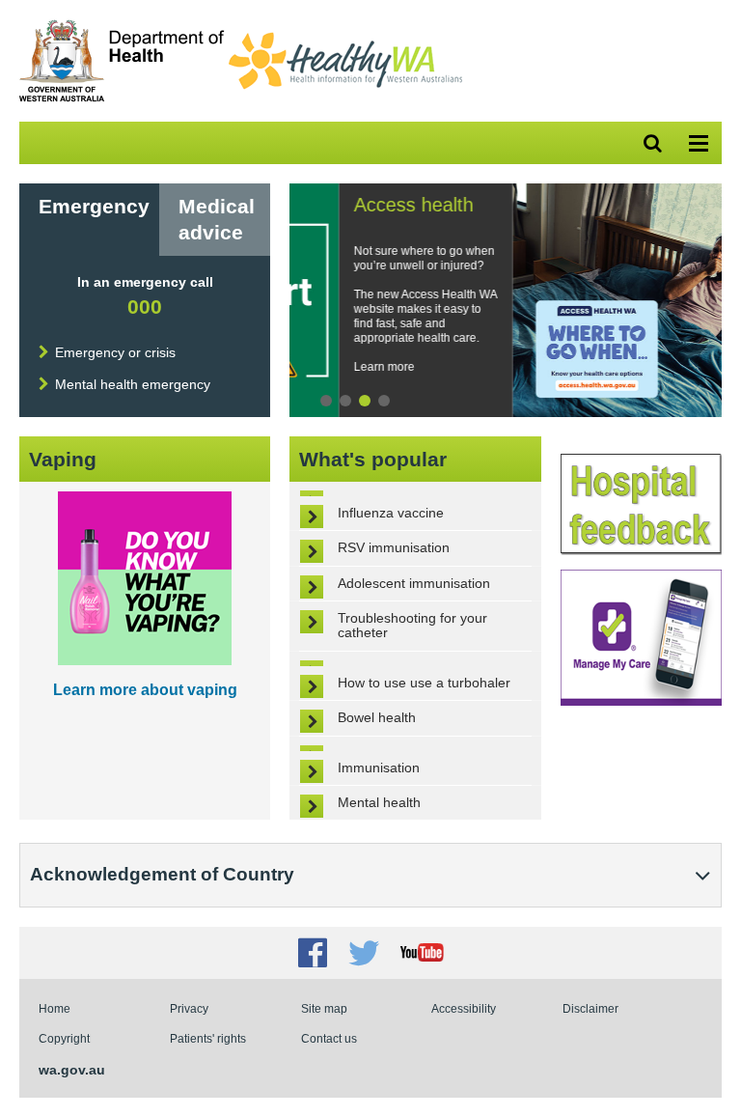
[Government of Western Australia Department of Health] (122, 97)
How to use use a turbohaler (424, 682)
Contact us (329, 1038)
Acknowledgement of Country (162, 874)
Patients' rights (208, 1038)
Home (54, 1008)
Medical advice (216, 219)
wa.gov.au (72, 1069)
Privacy (189, 1008)
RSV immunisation (394, 547)
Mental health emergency (132, 384)
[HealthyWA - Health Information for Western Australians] (345, 36)
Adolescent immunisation (414, 583)
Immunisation (379, 767)
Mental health (379, 802)
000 (144, 306)
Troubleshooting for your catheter (412, 625)
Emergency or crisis (115, 352)
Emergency (94, 206)
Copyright (64, 1038)
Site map (324, 1008)
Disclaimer (590, 1008)
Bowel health (377, 717)
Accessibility (463, 1008)
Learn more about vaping (145, 689)
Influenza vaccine (391, 512)
